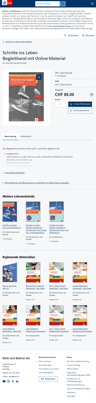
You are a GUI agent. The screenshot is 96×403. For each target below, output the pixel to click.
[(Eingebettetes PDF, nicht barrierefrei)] (26, 96)
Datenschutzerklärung (75, 385)
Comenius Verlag (73, 365)
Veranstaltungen (45, 365)
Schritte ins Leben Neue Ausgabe (18, 42)
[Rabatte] (92, 94)
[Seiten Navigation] (92, 3)
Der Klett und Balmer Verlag (78, 361)
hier (90, 28)
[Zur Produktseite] (12, 211)
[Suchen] (63, 3)
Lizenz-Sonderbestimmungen (59, 26)
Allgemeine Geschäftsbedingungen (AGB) (78, 373)
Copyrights (71, 396)
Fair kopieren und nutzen (49, 369)
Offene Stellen (72, 369)
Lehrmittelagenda (46, 372)
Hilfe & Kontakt (45, 361)
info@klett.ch (13, 376)
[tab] (10, 136)
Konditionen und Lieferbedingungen (74, 380)
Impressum (71, 392)
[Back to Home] (7, 2)
